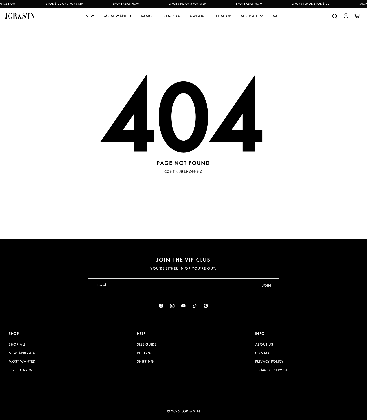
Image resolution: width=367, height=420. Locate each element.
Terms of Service (271, 370)
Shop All (17, 344)
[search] (334, 16)
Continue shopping (183, 172)
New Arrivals (22, 353)
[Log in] (345, 16)
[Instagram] (172, 306)
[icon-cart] (356, 16)
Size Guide (146, 344)
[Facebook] (161, 306)
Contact (263, 353)
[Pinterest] (206, 306)
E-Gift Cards (20, 370)
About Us (264, 344)
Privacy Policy (269, 361)
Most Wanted (22, 361)
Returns (144, 353)
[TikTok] (194, 306)
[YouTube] (183, 306)
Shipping (145, 361)
